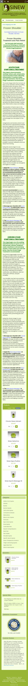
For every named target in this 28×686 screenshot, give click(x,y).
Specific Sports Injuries (9, 538)
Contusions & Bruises (8, 512)
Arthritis (5, 503)
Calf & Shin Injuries (8, 510)
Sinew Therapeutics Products (11, 540)
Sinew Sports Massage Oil (13, 481)
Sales (22, 408)
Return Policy (13, 681)
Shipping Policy (5, 681)
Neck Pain (5, 531)
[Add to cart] (16, 426)
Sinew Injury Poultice (13, 461)
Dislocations (6, 515)
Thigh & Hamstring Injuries (10, 543)
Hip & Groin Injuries (8, 522)
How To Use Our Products (9, 680)
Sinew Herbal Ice (13, 441)
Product (9, 408)
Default (17, 408)
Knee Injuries (6, 524)
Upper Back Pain (7, 545)
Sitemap (6, 609)
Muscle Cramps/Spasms (9, 529)
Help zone (8, 677)
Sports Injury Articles (20, 680)
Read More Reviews (9, 665)
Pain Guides (6, 533)
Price (14, 408)
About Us (20, 677)
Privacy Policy (14, 682)
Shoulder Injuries (9, 20)
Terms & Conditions (21, 681)
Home (3, 20)
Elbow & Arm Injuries (8, 517)
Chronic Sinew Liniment (13, 421)
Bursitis (5, 506)
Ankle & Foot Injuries (8, 501)
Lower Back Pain (7, 526)
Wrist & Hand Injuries (8, 547)
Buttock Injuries (7, 508)
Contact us (14, 677)
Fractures (5, 519)
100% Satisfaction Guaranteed (14, 678)
